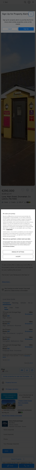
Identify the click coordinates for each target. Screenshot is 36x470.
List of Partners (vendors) (8, 246)
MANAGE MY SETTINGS (18, 252)
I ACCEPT (18, 256)
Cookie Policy (9, 229)
